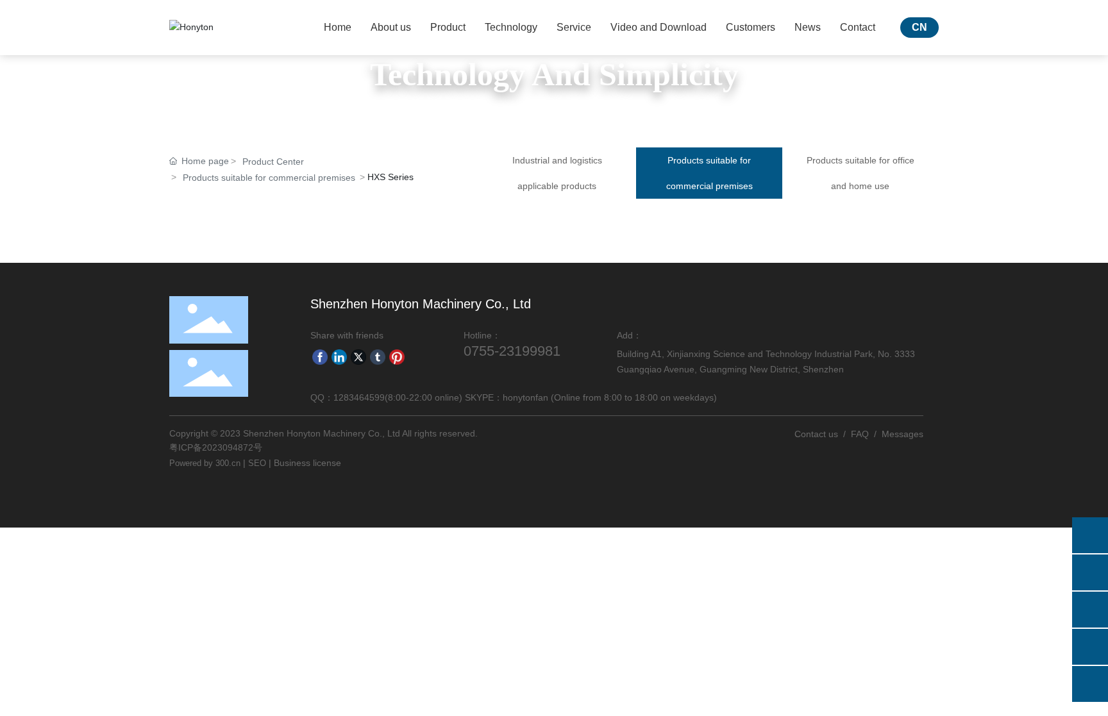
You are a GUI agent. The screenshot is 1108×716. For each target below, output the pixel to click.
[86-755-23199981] (1090, 572)
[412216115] (1090, 647)
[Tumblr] (377, 357)
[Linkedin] (339, 357)
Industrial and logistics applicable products (557, 173)
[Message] (1090, 535)
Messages (902, 434)
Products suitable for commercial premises (269, 177)
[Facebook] (320, 357)
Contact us (816, 434)
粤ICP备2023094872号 (215, 447)
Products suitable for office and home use (860, 173)
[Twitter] (358, 357)
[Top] (1090, 684)
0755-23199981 (512, 351)
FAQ (860, 434)
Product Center (273, 161)
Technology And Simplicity (554, 74)
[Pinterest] (397, 357)
